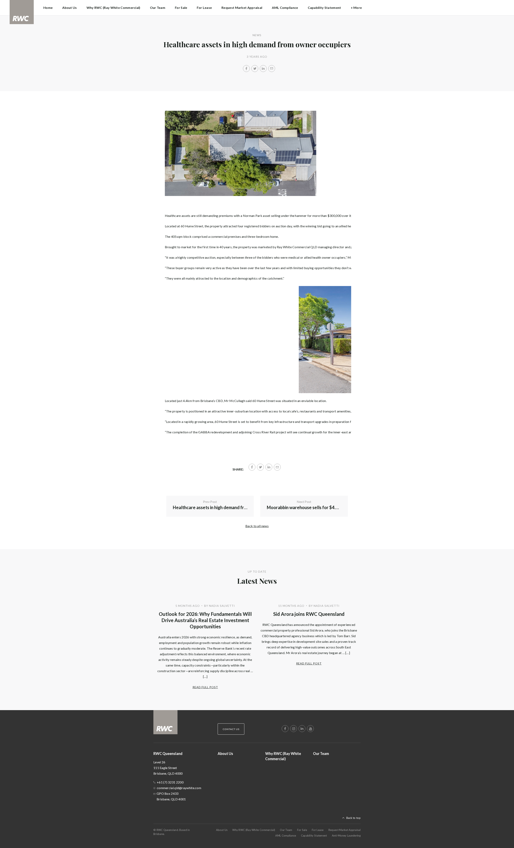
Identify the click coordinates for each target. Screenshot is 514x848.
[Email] (271, 68)
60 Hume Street (192, 226)
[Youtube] (310, 728)
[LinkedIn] (263, 68)
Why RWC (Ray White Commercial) (113, 7)
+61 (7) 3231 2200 (170, 782)
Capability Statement (324, 7)
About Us (69, 7)
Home (48, 7)
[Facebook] (246, 68)
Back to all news (257, 526)
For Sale (181, 7)
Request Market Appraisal (241, 7)
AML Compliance (285, 7)
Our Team (157, 7)
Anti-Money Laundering (346, 835)
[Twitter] (254, 68)
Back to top (353, 817)
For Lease (204, 7)
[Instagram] (293, 728)
